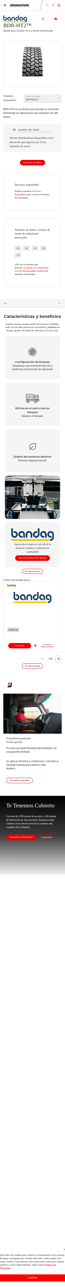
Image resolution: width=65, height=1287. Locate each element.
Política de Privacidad (46, 1268)
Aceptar (32, 1278)
